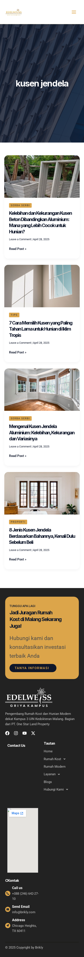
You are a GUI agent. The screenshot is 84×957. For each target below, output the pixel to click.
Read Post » (17, 248)
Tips (14, 315)
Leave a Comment (20, 239)
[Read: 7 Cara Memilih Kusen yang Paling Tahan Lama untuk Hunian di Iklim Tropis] (42, 286)
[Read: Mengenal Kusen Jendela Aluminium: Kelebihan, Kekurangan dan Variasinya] (42, 389)
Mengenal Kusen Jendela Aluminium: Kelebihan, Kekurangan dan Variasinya (41, 432)
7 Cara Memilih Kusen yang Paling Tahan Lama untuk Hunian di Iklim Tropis (40, 329)
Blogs (48, 782)
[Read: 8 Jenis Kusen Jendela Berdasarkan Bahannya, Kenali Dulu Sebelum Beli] (42, 493)
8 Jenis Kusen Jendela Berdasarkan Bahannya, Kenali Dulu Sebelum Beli (42, 536)
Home (48, 751)
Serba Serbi (20, 205)
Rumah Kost (52, 759)
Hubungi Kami (54, 789)
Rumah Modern (54, 767)
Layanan (50, 774)
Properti (18, 522)
